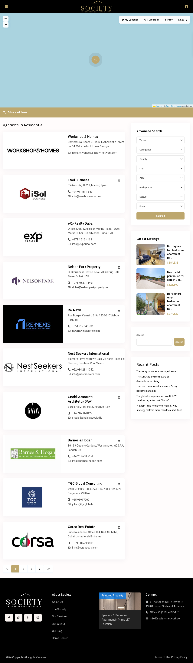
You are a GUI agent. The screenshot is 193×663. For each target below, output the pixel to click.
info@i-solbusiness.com (86, 196)
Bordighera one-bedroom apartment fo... (174, 301)
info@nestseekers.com (86, 374)
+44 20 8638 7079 (82, 456)
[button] (96, 60)
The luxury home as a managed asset (156, 371)
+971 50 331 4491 (82, 283)
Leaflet (158, 105)
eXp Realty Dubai (80, 223)
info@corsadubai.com (85, 547)
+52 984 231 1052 (82, 369)
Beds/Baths (145, 187)
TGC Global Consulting (85, 483)
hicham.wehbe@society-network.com (94, 152)
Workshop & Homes (83, 137)
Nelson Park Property (84, 267)
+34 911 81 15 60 (82, 191)
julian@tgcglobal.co (83, 504)
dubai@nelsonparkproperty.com (91, 287)
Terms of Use (163, 657)
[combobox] (160, 140)
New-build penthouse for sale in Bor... (176, 276)
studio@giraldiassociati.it (87, 417)
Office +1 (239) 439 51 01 (165, 612)
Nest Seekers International (88, 353)
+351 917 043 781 (82, 326)
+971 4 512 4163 (82, 239)
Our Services (59, 616)
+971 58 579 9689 (82, 543)
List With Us (59, 623)
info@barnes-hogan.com (87, 461)
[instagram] (38, 618)
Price (142, 206)
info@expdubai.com (84, 244)
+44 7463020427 (82, 413)
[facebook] (9, 618)
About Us (57, 601)
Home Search (60, 638)
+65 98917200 (80, 499)
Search (160, 215)
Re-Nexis (74, 310)
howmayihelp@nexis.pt (86, 330)
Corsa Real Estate (81, 527)
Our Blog (57, 630)
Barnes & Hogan (80, 440)
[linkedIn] (28, 618)
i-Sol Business (78, 180)
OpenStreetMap (173, 105)
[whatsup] (18, 618)
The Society (59, 609)
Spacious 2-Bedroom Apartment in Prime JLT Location (116, 619)
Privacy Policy (179, 657)
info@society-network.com (166, 618)
